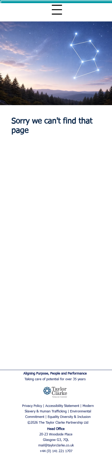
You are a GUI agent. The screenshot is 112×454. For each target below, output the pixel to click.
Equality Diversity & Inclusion (69, 417)
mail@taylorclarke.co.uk (56, 445)
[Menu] (57, 9)
